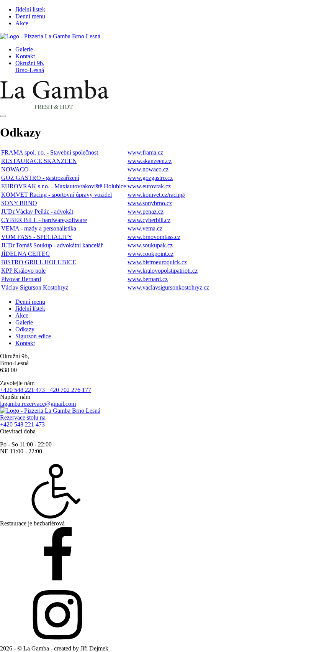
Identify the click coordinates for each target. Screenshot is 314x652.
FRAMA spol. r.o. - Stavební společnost (49, 152)
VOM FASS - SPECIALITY (36, 237)
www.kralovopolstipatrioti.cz (163, 270)
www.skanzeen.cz (150, 161)
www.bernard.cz (148, 279)
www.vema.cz (145, 228)
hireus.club (123, 648)
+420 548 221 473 (23, 390)
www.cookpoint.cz (150, 253)
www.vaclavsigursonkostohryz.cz (168, 287)
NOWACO (15, 169)
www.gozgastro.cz (150, 178)
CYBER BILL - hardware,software (44, 220)
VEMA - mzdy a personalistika (38, 228)
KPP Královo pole (23, 270)
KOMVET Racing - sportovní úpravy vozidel (56, 194)
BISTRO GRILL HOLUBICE (38, 262)
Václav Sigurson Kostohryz (34, 287)
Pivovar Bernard (21, 279)
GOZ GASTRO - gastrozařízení (40, 178)
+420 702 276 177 (68, 390)
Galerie (24, 49)
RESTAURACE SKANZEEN (39, 161)
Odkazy (24, 329)
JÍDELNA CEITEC (25, 253)
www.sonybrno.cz (150, 203)
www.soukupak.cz (150, 245)
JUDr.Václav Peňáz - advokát (37, 211)
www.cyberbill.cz (149, 220)
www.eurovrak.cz (149, 186)
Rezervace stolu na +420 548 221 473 (23, 421)
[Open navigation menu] (3, 116)
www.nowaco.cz (148, 169)
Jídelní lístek (30, 9)
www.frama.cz (145, 152)
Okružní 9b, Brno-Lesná (29, 66)
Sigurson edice (33, 336)
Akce (21, 23)
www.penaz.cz (146, 211)
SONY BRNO (19, 203)
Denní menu (30, 16)
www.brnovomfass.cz (154, 237)
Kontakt (25, 56)
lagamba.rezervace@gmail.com (38, 403)
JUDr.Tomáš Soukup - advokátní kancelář (52, 245)
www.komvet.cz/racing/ (156, 194)
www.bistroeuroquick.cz (157, 262)
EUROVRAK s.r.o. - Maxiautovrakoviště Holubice (63, 186)
